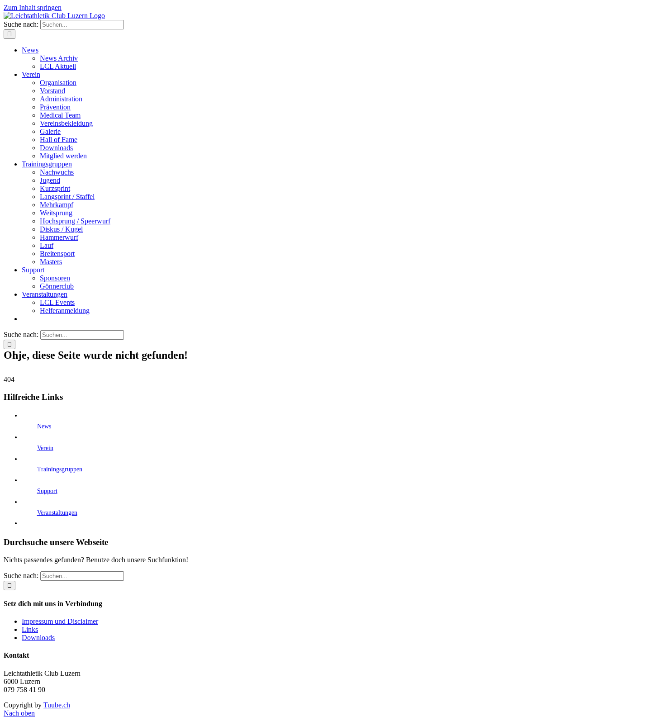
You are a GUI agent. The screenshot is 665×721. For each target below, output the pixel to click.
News (44, 426)
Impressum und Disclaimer (60, 621)
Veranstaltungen (57, 512)
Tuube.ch (56, 705)
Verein (45, 448)
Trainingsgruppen (59, 469)
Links (30, 629)
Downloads (38, 637)
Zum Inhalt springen (33, 7)
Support (47, 491)
